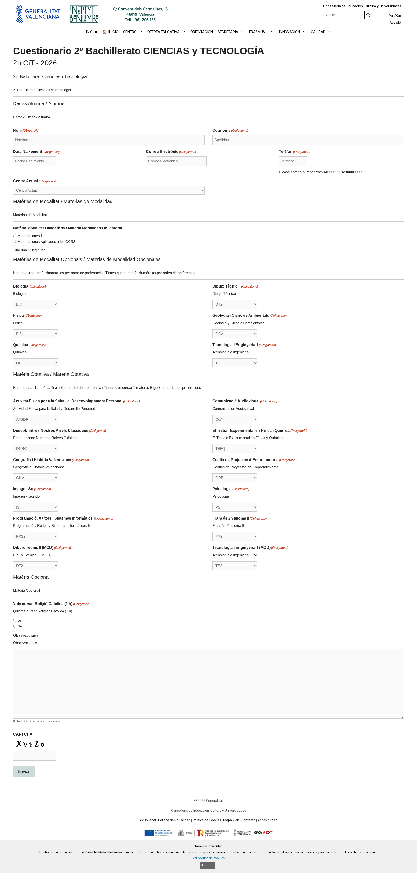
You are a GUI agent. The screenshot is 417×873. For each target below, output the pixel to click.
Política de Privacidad (174, 820)
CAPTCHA (23, 734)
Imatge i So (32, 489)
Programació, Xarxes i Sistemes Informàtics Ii (63, 518)
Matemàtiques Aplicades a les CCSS (46, 242)
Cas (399, 15)
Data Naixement (36, 152)
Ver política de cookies (209, 858)
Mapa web (231, 820)
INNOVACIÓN (289, 32)
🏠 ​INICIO (110, 32)
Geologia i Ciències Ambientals (249, 315)
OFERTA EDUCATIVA (163, 32)
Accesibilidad (267, 820)
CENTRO (130, 32)
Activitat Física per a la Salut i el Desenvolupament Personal (76, 401)
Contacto (248, 820)
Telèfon (294, 152)
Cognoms (230, 130)
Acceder (396, 22)
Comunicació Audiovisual (244, 401)
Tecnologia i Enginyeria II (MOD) (250, 547)
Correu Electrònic (171, 152)
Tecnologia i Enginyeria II (244, 345)
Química (29, 345)
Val (391, 15)
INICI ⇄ (92, 32)
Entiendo (207, 865)
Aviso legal (147, 820)
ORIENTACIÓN (201, 32)
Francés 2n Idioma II (239, 518)
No (19, 626)
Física (27, 315)
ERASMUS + (258, 32)
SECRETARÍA (228, 32)
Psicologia (230, 489)
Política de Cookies (207, 820)
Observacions (26, 635)
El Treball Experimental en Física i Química (259, 430)
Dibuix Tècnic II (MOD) (42, 547)
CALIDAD (318, 32)
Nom (26, 130)
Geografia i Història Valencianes (51, 460)
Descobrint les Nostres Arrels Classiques (59, 430)
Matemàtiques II (30, 236)
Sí (19, 620)
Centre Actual (34, 181)
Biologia (29, 286)
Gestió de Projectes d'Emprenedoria (254, 460)
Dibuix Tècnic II (235, 286)
